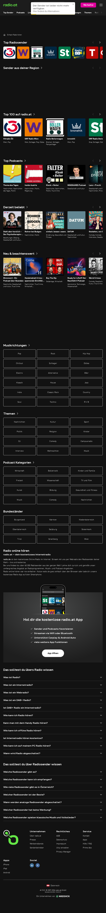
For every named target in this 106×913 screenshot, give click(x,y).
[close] (73, 4)
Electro (19, 373)
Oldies (86, 363)
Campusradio (86, 441)
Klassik (19, 383)
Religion (53, 432)
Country (86, 392)
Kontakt (86, 836)
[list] (53, 53)
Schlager (53, 363)
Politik (19, 432)
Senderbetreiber (37, 848)
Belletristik (53, 471)
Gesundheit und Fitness (86, 490)
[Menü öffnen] (101, 5)
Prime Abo (87, 848)
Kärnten (53, 520)
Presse (33, 840)
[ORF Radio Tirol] (92, 53)
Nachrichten (19, 422)
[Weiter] (100, 113)
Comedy (52, 441)
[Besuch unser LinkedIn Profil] (32, 865)
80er (86, 373)
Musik (86, 451)
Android (6, 873)
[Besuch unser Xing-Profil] (38, 865)
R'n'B (86, 402)
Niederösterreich (86, 520)
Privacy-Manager (63, 852)
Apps (85, 840)
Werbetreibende (36, 844)
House (53, 383)
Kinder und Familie (86, 471)
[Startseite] (4, 35)
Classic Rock (53, 392)
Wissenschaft (53, 481)
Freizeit (19, 481)
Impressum (61, 844)
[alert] (53, 8)
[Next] (100, 41)
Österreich (54, 886)
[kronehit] (51, 53)
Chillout (19, 363)
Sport (86, 422)
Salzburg (53, 529)
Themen (88, 13)
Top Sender (8, 13)
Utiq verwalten (62, 848)
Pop (19, 354)
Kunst (19, 490)
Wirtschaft (19, 471)
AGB (58, 836)
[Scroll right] (101, 13)
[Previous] (93, 41)
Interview (19, 451)
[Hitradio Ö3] (9, 53)
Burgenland (19, 520)
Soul (19, 402)
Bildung (53, 490)
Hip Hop (86, 354)
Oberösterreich (19, 529)
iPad (5, 869)
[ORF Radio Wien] (23, 53)
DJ (19, 441)
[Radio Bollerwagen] (37, 53)
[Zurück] (93, 113)
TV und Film (86, 481)
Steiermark (87, 529)
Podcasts (21, 13)
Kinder (86, 432)
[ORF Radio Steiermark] (65, 53)
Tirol (19, 539)
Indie (19, 392)
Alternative (53, 373)
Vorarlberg (53, 539)
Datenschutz (61, 840)
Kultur (53, 422)
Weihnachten (53, 451)
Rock (53, 354)
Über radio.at (35, 836)
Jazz (86, 383)
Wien (86, 539)
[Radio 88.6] (78, 53)
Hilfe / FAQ (87, 844)
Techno (53, 402)
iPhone (6, 865)
